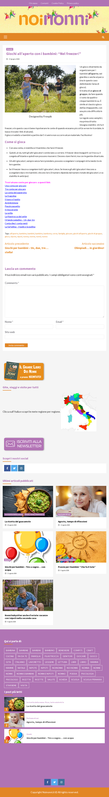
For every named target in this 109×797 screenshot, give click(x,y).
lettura (62, 662)
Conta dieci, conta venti (16, 223)
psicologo (12, 679)
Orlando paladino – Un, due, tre (20, 219)
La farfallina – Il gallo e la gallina (20, 226)
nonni (38, 236)
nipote (13, 236)
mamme (10, 668)
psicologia (87, 673)
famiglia (61, 233)
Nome (9, 321)
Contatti (44, 3)
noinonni (57, 668)
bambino (39, 233)
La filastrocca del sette (16, 216)
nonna (26, 236)
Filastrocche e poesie (66, 560)
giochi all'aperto (80, 233)
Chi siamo (33, 3)
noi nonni (72, 668)
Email (59, 321)
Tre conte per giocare (15, 189)
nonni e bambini (25, 673)
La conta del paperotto (16, 192)
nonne (32, 236)
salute (51, 679)
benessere (64, 650)
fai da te (22, 656)
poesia (73, 673)
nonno (45, 236)
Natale (21, 668)
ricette (39, 679)
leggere (49, 662)
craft (90, 650)
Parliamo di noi (64, 514)
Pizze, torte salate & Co (34, 514)
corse (55, 233)
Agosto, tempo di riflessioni (72, 521)
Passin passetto (12, 206)
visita (24, 685)
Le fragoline (10, 196)
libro (83, 662)
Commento (12, 283)
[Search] (103, 37)
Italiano (20, 662)
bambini (31, 233)
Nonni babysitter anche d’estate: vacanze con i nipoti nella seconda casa (26, 617)
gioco (7, 236)
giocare (69, 233)
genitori (68, 656)
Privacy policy (73, 3)
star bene (11, 685)
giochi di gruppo (95, 233)
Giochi (9, 49)
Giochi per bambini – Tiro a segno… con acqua (50, 738)
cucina (10, 656)
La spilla (9, 213)
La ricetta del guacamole (18, 521)
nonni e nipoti (46, 673)
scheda (63, 679)
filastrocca (52, 656)
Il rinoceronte (11, 209)
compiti (78, 650)
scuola (75, 679)
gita (8, 662)
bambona (48, 233)
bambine (23, 233)
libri (73, 662)
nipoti (19, 236)
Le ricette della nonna (14, 514)
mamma (94, 662)
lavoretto (35, 662)
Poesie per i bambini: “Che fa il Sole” (77, 566)
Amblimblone (11, 202)
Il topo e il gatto (12, 199)
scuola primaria (92, 679)
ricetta (26, 679)
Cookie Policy (58, 3)
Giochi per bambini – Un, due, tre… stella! (26, 248)
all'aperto (14, 233)
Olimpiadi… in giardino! (89, 246)
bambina (10, 650)
